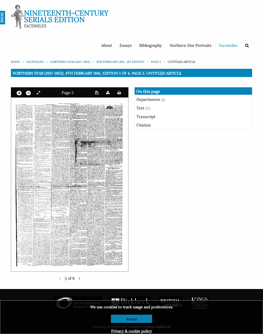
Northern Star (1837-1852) (70, 61)
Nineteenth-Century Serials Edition (66, 15)
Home (15, 61)
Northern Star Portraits (190, 45)
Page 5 (156, 61)
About (106, 45)
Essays (126, 45)
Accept (131, 318)
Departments (150, 99)
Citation (143, 125)
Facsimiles (228, 45)
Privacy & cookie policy (131, 330)
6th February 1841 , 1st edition (120, 61)
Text (143, 108)
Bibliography (150, 45)
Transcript (145, 116)
